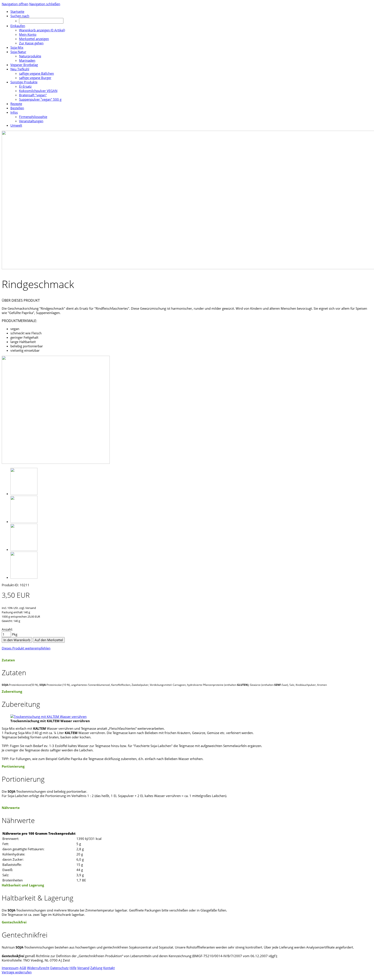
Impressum (10, 968)
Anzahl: (7, 629)
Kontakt (109, 968)
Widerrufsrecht (38, 968)
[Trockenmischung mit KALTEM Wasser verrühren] (48, 716)
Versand (83, 968)
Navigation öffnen (15, 4)
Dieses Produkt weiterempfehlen (26, 648)
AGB (22, 968)
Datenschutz (59, 968)
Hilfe (72, 968)
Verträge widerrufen (17, 972)
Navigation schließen (44, 4)
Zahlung (96, 968)
